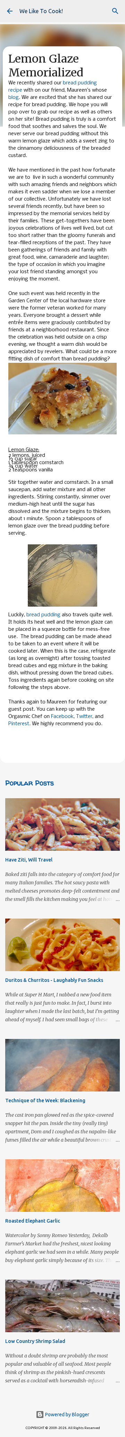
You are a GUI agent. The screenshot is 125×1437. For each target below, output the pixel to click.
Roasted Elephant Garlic (32, 1221)
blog (13, 97)
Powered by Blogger (66, 1414)
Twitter (84, 716)
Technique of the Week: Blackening (45, 1100)
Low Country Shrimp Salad (35, 1341)
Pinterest (18, 724)
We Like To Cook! (41, 11)
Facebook (62, 716)
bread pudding (43, 615)
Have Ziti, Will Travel (28, 860)
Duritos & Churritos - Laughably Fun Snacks (54, 980)
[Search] (115, 11)
